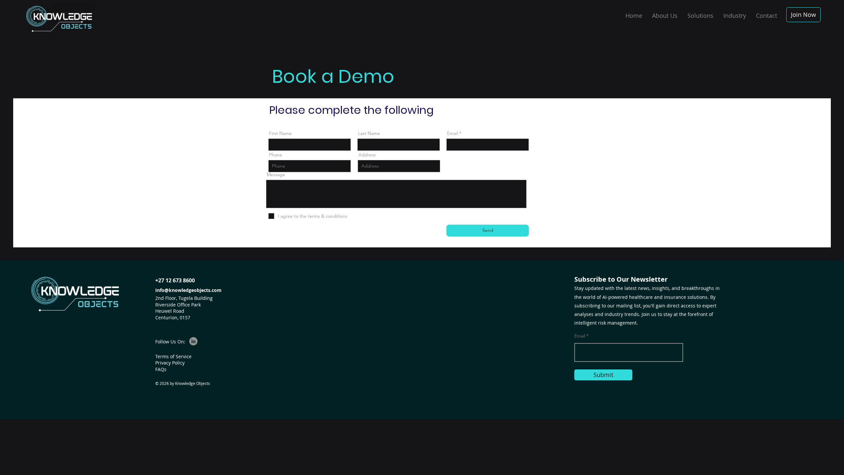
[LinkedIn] (193, 341)
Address (367, 154)
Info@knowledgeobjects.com (188, 290)
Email (452, 133)
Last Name (369, 133)
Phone (275, 154)
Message (276, 174)
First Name (280, 133)
